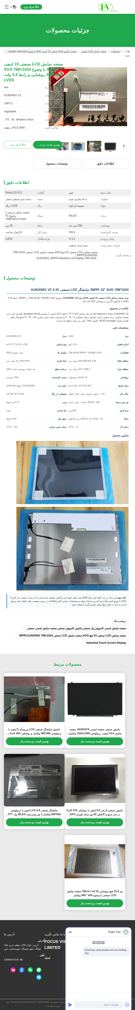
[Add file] (127, 1004)
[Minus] (70, 932)
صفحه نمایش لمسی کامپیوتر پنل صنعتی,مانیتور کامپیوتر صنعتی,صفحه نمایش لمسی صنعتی (76, 628)
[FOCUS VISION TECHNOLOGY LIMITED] (113, 7)
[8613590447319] (39, 970)
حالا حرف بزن (31, 6)
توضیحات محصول (57, 163)
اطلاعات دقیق (105, 163)
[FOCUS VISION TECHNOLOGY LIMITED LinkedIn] (13, 970)
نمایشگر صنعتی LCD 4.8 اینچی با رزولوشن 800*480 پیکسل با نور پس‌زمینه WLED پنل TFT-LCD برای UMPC (34, 812)
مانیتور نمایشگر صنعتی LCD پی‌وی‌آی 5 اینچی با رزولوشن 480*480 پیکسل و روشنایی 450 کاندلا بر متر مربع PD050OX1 (34, 731)
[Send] (70, 1004)
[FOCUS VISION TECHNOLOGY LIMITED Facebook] (22, 970)
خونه (127, 52)
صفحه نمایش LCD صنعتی (93, 51)
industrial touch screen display (106, 642)
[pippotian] (39, 977)
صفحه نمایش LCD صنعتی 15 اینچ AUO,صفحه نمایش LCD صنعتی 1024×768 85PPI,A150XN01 (72, 635)
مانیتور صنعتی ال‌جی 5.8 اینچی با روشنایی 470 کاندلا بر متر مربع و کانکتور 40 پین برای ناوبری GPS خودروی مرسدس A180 (95, 812)
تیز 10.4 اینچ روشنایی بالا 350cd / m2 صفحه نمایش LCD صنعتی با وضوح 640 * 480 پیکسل (95, 893)
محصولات (115, 51)
